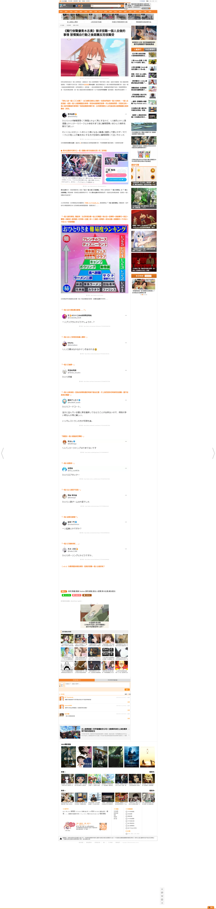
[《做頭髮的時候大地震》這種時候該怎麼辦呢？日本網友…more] (144, 239)
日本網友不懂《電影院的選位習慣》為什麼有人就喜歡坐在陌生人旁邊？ (144, 269)
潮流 (140, 11)
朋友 (94, 591)
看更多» (152, 772)
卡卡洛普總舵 (131, 811)
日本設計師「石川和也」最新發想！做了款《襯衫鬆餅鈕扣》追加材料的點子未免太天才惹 (144, 184)
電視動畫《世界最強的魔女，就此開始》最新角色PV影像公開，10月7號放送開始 (108, 784)
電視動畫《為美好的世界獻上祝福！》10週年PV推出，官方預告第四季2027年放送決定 (94, 784)
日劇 (98, 814)
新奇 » (63, 791)
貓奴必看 (102, 811)
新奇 (86, 11)
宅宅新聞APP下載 (82, 6)
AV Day (81, 814)
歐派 (105, 8)
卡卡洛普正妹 (131, 821)
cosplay (66, 813)
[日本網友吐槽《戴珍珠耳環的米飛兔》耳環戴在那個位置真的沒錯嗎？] (144, 109)
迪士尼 (86, 811)
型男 (95, 11)
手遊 (88, 814)
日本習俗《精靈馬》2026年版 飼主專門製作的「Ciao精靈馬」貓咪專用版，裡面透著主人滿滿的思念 (121, 803)
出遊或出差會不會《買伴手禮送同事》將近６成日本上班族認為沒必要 (67, 803)
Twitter (82, 591)
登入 (212, 907)
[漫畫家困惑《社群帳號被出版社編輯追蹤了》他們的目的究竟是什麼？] (144, 88)
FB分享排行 (150, 49)
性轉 (83, 811)
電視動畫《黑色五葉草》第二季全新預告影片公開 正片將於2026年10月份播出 (135, 784)
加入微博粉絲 (131, 825)
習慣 (99, 591)
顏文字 (102, 8)
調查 (90, 591)
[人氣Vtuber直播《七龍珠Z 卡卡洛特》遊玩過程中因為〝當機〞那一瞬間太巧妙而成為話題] (144, 61)
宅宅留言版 (77, 680)
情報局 (83, 1)
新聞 (129, 833)
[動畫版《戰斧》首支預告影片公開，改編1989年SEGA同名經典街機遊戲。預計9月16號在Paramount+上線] (144, 220)
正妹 (71, 11)
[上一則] (2, 453)
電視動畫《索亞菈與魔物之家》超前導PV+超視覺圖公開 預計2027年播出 (148, 784)
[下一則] (213, 453)
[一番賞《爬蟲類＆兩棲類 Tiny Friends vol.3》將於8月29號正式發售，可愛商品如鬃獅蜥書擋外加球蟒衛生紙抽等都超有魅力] (144, 102)
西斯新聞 (75, 1)
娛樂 (110, 11)
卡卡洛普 (62, 25)
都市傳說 (95, 8)
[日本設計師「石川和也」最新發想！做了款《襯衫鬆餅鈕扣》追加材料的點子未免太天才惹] (144, 177)
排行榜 (87, 1)
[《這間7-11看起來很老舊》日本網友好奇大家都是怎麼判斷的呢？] (144, 116)
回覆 (128, 702)
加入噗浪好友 (79, 6)
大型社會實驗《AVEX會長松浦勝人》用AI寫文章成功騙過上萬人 (94, 803)
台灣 (112, 8)
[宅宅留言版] (162, 892)
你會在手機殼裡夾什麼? (120, 22)
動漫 (99, 8)
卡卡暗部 (110, 842)
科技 (115, 11)
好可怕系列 (78, 811)
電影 (80, 1)
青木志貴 (105, 591)
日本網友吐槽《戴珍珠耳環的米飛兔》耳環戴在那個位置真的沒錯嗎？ (81, 803)
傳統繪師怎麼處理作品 (143, 22)
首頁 (61, 11)
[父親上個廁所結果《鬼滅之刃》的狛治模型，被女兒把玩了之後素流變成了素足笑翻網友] (141, 286)
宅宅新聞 (70, 1)
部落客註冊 (97, 842)
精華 (150, 11)
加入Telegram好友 (132, 828)
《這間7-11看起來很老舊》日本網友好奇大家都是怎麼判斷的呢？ (108, 803)
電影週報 (103, 814)
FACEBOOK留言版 (112, 680)
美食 (120, 11)
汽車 (145, 11)
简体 (147, 1)
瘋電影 (73, 811)
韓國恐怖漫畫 (93, 814)
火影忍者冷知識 (96, 22)
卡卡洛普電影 (131, 818)
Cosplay (109, 8)
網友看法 (112, 591)
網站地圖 (81, 842)
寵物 (90, 11)
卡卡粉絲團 (142, 1)
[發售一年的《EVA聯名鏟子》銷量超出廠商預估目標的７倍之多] (144, 75)
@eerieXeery (74, 601)
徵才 (104, 842)
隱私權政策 (89, 842)
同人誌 (118, 8)
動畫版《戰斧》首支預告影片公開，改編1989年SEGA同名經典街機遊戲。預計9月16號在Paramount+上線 (144, 227)
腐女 (69, 811)
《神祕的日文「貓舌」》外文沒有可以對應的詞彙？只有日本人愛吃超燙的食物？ (135, 803)
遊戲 (125, 11)
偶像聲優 (86, 84)
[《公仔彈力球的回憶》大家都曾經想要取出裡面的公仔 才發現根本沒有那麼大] (144, 54)
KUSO (100, 11)
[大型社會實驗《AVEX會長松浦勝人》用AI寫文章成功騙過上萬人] (144, 68)
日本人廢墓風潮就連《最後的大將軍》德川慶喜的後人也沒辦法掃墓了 (148, 803)
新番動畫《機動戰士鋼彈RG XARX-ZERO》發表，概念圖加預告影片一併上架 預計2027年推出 (121, 784)
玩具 (130, 11)
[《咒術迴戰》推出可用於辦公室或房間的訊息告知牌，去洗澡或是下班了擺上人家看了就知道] (144, 95)
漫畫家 (70, 814)
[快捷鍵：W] (162, 899)
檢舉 (128, 697)
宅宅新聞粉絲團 (77, 6)
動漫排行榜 (75, 814)
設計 (135, 11)
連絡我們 (118, 842)
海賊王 (115, 8)
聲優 (73, 591)
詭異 (105, 11)
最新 (66, 11)
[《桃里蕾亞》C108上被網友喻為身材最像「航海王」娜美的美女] (144, 82)
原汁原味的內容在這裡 (67, 95)
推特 (87, 591)
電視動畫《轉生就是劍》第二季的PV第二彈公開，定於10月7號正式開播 (67, 784)
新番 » (63, 772)
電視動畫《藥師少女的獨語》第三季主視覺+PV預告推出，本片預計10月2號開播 (81, 784)
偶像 (77, 591)
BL (67, 811)
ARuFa (85, 814)
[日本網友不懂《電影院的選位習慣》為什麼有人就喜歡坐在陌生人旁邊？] (144, 263)
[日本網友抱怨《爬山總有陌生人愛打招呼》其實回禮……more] (144, 196)
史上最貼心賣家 (72, 22)
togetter (79, 601)
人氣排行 (137, 49)
